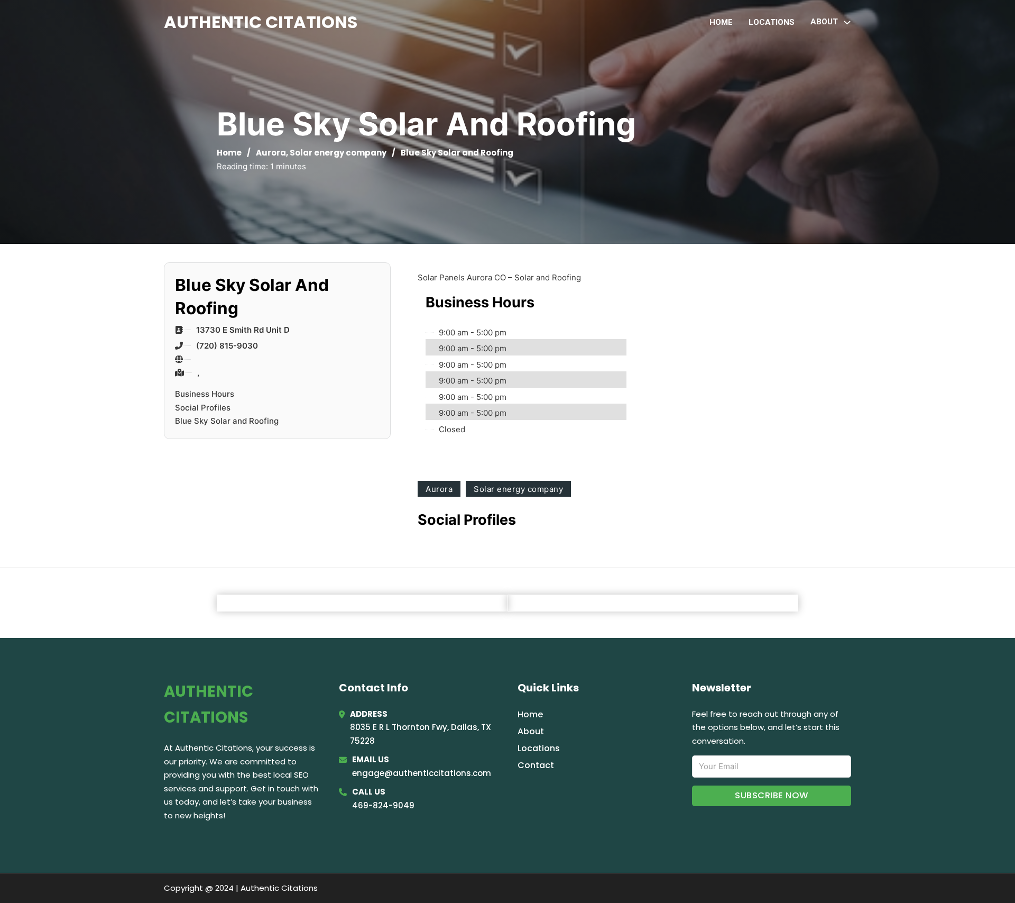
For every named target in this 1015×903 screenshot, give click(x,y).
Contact (536, 765)
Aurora (271, 152)
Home (721, 22)
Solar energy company (338, 152)
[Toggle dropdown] (847, 22)
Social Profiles (202, 408)
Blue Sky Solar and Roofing (227, 421)
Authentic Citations (260, 22)
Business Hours (204, 394)
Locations (772, 22)
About (531, 731)
